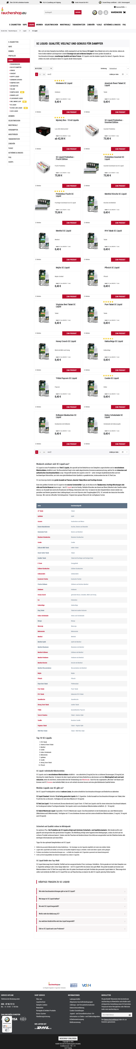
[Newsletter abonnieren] (129, 1015)
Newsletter (39, 1007)
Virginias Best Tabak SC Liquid (66, 305)
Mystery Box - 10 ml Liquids (67, 120)
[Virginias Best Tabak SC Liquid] (43, 314)
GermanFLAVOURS (16, 80)
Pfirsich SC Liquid (112, 267)
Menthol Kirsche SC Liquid (116, 194)
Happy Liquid (14, 77)
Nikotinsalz (13, 125)
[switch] (7, 1030)
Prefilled (12, 56)
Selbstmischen (14, 120)
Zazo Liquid (14, 111)
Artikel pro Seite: (114, 74)
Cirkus (12, 70)
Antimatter (14, 86)
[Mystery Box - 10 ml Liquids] (43, 130)
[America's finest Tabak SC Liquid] (92, 93)
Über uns (39, 999)
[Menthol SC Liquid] (43, 241)
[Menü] (10, 1017)
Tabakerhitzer (14, 139)
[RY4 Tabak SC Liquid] (92, 241)
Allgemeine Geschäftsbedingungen (81, 1002)
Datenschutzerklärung (77, 1007)
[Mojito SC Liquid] (43, 278)
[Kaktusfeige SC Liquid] (92, 351)
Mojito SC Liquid (63, 267)
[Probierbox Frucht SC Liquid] (43, 204)
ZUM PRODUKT (72, 112)
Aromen (11, 116)
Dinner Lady (14, 95)
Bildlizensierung (75, 1022)
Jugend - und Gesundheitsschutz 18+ (82, 1013)
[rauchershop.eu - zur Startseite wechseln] (17, 11)
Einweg (11, 51)
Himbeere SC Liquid (64, 83)
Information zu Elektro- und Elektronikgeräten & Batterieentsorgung (85, 1017)
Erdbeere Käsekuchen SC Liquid (66, 416)
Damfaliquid (14, 92)
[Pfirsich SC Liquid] (92, 278)
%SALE (10, 148)
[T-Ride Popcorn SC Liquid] (43, 388)
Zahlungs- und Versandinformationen (82, 1005)
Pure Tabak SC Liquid (113, 304)
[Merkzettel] (100, 12)
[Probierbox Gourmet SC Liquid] (92, 167)
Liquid (10, 60)
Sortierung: (104, 68)
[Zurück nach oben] (54, 984)
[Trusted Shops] (94, 12)
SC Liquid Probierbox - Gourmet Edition (114, 121)
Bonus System (41, 1013)
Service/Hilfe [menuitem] (120, 7)
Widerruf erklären (68, 1038)
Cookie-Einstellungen (77, 1010)
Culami (12, 89)
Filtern (39, 68)
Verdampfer (13, 130)
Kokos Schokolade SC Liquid (114, 416)
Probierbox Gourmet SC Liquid (114, 158)
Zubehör (11, 143)
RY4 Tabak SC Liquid (113, 231)
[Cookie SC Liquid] (92, 388)
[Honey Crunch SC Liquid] (43, 351)
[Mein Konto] (105, 12)
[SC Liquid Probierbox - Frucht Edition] (43, 167)
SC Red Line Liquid (16, 108)
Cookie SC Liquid (112, 378)
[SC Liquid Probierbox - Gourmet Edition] (92, 130)
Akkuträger (13, 134)
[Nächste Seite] (40, 74)
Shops (10, 162)
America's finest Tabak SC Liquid (115, 84)
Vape (10, 46)
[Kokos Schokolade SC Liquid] (92, 425)
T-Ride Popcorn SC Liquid (66, 378)
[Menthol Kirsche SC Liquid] (92, 204)
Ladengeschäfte (75, 999)
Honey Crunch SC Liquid (66, 341)
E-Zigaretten (13, 42)
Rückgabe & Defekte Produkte (46, 1010)
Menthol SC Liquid (63, 231)
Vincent (13, 73)
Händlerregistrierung (43, 1016)
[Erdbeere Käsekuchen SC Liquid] (43, 425)
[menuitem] (62, 12)
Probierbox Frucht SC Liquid (65, 195)
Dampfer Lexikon (41, 1005)
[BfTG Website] (74, 985)
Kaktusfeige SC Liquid (114, 341)
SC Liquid (13, 105)
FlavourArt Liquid (16, 98)
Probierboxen (15, 64)
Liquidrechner (40, 1002)
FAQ (9, 157)
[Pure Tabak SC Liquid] (92, 314)
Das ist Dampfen (15, 67)
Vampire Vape (14, 83)
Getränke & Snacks (15, 153)
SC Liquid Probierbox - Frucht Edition (65, 158)
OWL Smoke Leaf (15, 101)
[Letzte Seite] (44, 74)
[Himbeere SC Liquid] (43, 93)
